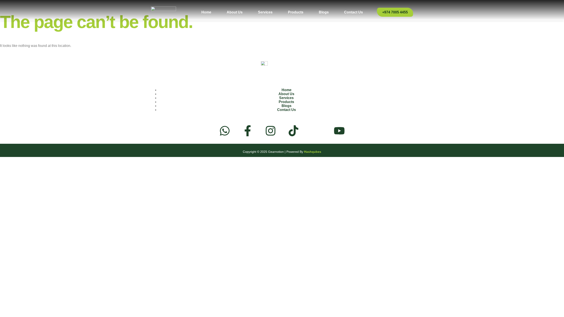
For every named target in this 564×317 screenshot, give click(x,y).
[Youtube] (339, 130)
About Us (235, 12)
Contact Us (353, 12)
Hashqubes (312, 151)
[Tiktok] (293, 130)
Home (206, 12)
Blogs (324, 12)
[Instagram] (270, 130)
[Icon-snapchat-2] (316, 130)
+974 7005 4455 (395, 12)
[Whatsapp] (224, 130)
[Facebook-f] (247, 130)
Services (265, 12)
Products (295, 12)
